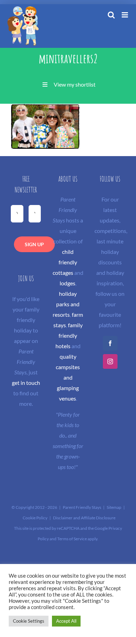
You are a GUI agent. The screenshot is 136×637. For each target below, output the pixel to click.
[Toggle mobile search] (111, 15)
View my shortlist (75, 84)
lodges (67, 283)
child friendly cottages (65, 262)
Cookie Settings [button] (28, 621)
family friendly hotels (69, 335)
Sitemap (114, 507)
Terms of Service (72, 538)
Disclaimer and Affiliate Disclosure (84, 517)
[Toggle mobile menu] (125, 15)
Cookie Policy (35, 517)
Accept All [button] (66, 621)
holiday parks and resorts (66, 304)
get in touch (26, 382)
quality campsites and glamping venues (68, 377)
